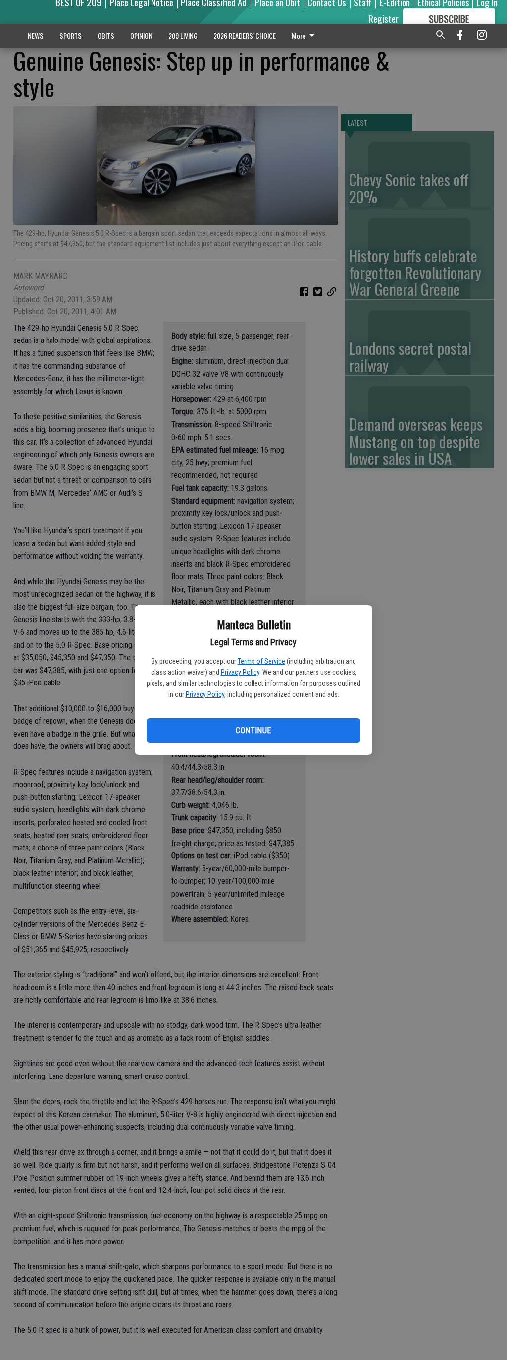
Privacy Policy (240, 672)
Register (383, 18)
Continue (253, 730)
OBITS (106, 35)
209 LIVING (183, 35)
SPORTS (70, 35)
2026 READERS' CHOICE (244, 35)
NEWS (36, 35)
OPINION (141, 35)
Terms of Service (261, 661)
